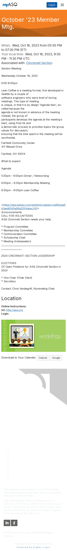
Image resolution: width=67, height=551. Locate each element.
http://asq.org (14, 310)
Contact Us (16, 466)
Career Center (18, 453)
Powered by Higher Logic (33, 547)
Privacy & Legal (18, 450)
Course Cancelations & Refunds (27, 469)
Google (56, 357)
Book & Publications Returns (25, 462)
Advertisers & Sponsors (22, 472)
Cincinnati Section (39, 63)
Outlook (43, 357)
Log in (52, 4)
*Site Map (15, 475)
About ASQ (16, 446)
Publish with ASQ (19, 456)
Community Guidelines (22, 459)
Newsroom (16, 478)
